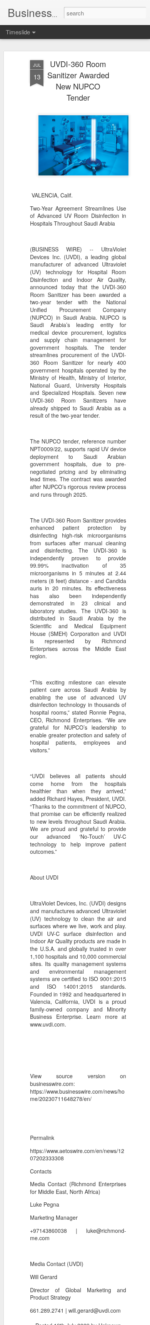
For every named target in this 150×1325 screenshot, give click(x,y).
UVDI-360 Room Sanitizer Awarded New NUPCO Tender (78, 80)
